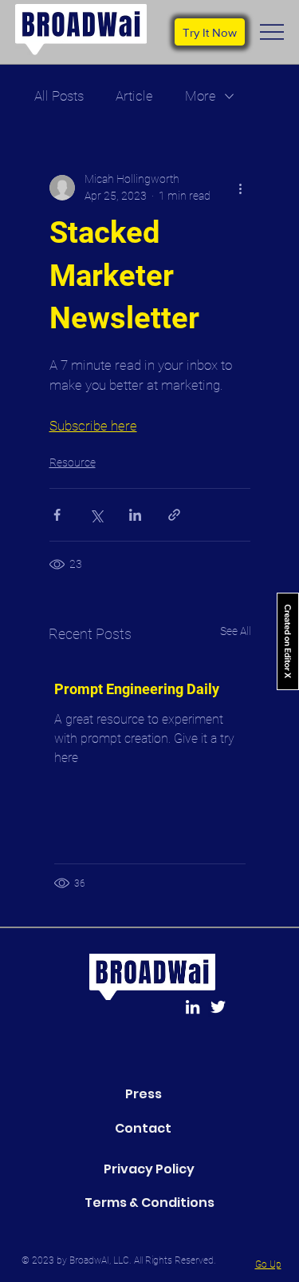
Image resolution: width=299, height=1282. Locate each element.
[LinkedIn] (193, 1007)
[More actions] (240, 187)
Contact (143, 1128)
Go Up (268, 1264)
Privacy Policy (149, 1169)
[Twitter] (218, 1007)
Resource (72, 462)
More (200, 96)
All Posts (59, 96)
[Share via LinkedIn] (135, 514)
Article (134, 96)
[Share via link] (174, 514)
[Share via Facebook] (57, 514)
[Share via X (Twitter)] (96, 514)
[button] (210, 32)
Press (143, 1094)
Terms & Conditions (149, 1202)
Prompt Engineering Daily (136, 689)
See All (235, 631)
